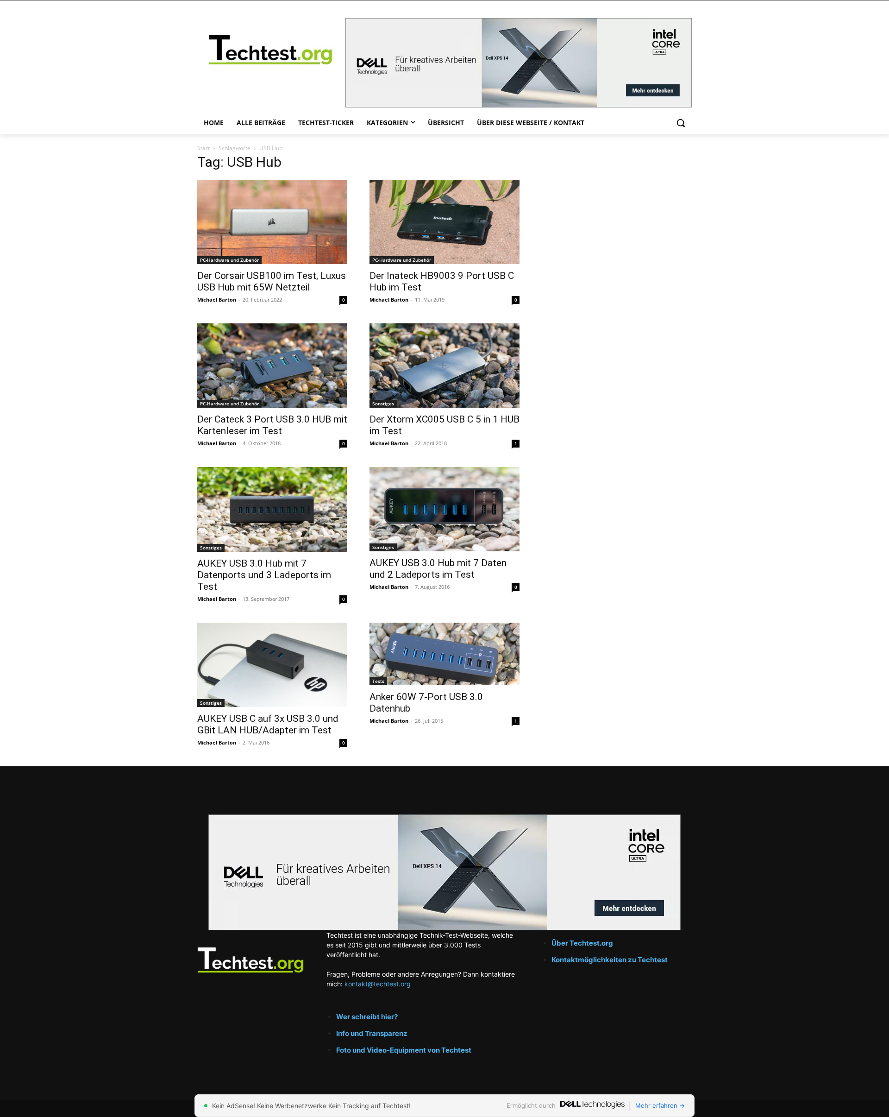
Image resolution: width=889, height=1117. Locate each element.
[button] (681, 123)
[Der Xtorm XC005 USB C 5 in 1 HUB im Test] (444, 365)
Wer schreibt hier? (367, 1016)
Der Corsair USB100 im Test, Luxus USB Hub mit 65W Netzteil (271, 281)
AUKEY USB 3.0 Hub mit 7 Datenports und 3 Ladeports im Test (264, 575)
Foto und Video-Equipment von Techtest (403, 1050)
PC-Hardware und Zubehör (229, 260)
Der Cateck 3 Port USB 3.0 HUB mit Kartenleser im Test (272, 425)
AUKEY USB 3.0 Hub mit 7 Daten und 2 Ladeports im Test (438, 568)
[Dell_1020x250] (444, 872)
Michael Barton (216, 299)
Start (203, 148)
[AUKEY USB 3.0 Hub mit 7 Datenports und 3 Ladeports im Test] (272, 509)
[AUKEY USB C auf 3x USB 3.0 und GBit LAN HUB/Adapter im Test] (272, 665)
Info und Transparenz (371, 1033)
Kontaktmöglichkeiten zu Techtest (610, 959)
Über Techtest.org (582, 943)
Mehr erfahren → (660, 1105)
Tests (378, 681)
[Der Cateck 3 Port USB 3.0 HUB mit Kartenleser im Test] (272, 365)
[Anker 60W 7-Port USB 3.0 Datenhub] (444, 654)
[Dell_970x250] (518, 62)
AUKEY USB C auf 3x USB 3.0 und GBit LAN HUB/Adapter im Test (267, 724)
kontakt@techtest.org (377, 984)
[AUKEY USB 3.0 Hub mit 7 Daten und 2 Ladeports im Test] (444, 509)
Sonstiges (383, 403)
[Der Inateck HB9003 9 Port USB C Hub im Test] (444, 222)
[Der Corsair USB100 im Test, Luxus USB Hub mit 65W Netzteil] (272, 222)
